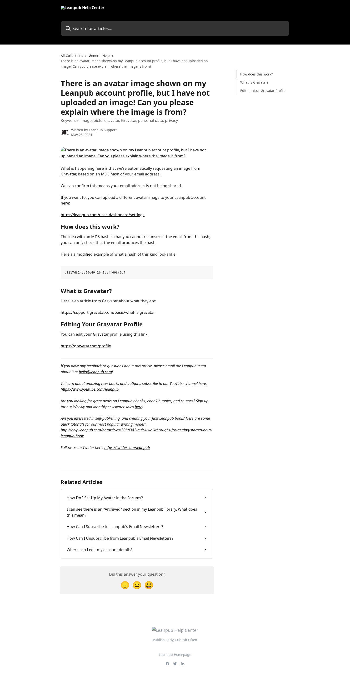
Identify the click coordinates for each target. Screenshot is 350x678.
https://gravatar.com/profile (86, 346)
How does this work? (256, 74)
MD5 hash (110, 174)
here (138, 406)
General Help (99, 55)
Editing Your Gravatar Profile (262, 90)
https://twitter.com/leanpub (127, 447)
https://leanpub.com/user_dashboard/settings (103, 214)
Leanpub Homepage (175, 654)
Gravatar (68, 174)
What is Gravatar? (254, 82)
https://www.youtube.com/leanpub (90, 389)
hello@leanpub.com (95, 371)
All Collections (72, 55)
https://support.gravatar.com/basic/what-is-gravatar (108, 312)
